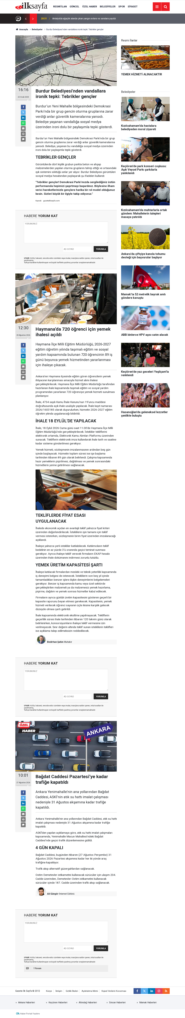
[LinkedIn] (23, 117)
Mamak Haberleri (148, 1002)
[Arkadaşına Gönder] (23, 128)
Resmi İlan (60, 6)
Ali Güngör (53, 893)
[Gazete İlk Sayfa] (31, 6)
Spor (121, 6)
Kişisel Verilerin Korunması (114, 991)
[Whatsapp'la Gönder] (23, 123)
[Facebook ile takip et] (137, 991)
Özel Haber (89, 6)
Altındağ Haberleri (88, 1002)
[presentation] (25, 18)
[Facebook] (23, 107)
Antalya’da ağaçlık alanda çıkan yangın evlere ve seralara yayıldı (84, 18)
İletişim (59, 991)
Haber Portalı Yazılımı (30, 1014)
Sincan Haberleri (117, 1002)
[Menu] (157, 7)
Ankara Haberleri (26, 1002)
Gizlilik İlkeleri (72, 991)
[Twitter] (23, 112)
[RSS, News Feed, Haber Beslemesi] (166, 991)
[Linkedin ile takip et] (151, 991)
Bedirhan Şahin (55, 642)
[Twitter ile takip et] (144, 991)
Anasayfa (23, 29)
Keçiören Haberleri (58, 1002)
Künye (49, 991)
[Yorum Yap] (23, 139)
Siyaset (133, 6)
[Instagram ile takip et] (158, 991)
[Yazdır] (23, 133)
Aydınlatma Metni (90, 991)
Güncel (74, 6)
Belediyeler (107, 6)
